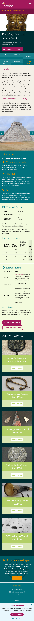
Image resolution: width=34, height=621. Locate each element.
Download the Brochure (12, 327)
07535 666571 (10, 573)
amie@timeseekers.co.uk (18, 592)
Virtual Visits (8, 569)
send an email (23, 573)
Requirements (17, 61)
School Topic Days (22, 566)
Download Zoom (19, 274)
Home (3, 10)
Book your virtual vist (12, 322)
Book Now (29, 62)
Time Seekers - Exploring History (7, 4)
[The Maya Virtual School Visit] (5, 55)
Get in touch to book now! (12, 49)
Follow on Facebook (18, 595)
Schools (9, 10)
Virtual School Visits (18, 10)
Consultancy (19, 569)
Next (32, 133)
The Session (28, 56)
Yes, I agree (17, 614)
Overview (17, 55)
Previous (2, 133)
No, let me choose (17, 619)
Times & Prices (5, 62)
